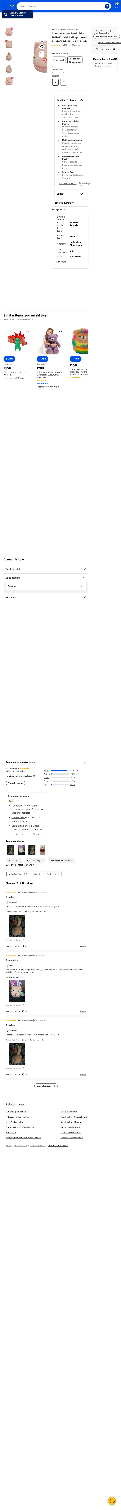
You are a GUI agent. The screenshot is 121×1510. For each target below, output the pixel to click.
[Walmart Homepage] (11, 6)
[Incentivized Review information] (23, 940)
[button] (36, 57)
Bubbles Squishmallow (16, 1111)
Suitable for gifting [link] (21, 805)
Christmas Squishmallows (71, 1137)
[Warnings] (84, 597)
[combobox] (64, 6)
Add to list (106, 49)
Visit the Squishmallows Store (65, 29)
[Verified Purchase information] (33, 892)
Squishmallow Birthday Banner (74, 1117)
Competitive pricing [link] (22, 825)
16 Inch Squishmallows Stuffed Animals (23, 1137)
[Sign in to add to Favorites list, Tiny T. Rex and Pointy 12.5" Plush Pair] (27, 330)
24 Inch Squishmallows (70, 1132)
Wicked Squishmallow (70, 1127)
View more (61, 261)
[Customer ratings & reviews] (84, 761)
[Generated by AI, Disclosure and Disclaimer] (88, 183)
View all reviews (15, 783)
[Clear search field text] (103, 6)
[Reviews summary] (69, 45)
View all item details (67, 183)
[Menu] (4, 6)
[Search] (107, 6)
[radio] (59, 60)
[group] (66, 45)
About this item (14, 559)
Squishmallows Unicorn (70, 1122)
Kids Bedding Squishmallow (18, 1117)
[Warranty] (82, 586)
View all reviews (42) (46, 1086)
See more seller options (106, 36)
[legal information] (111, 31)
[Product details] (84, 569)
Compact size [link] (18, 817)
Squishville (11, 1132)
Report (83, 946)
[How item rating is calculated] (34, 776)
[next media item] (41, 55)
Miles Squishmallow (14, 1122)
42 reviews (21, 771)
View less (37, 834)
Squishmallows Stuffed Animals (20, 1127)
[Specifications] (84, 577)
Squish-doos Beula (68, 1111)
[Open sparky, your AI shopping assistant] (111, 1500)
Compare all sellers (102, 66)
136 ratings (76, 45)
